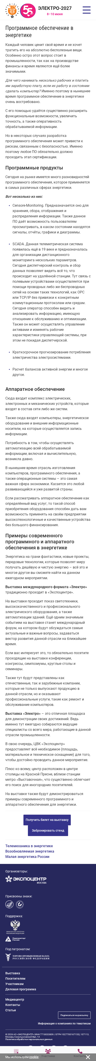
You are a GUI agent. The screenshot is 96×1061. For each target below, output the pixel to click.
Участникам (14, 984)
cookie (34, 1057)
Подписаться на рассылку (74, 1015)
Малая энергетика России (27, 857)
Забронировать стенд (48, 830)
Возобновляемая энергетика (29, 851)
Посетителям (15, 978)
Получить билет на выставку (47, 820)
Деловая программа (20, 989)
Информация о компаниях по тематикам (64, 1023)
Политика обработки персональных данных (28, 1039)
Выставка (12, 973)
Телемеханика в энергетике (29, 846)
